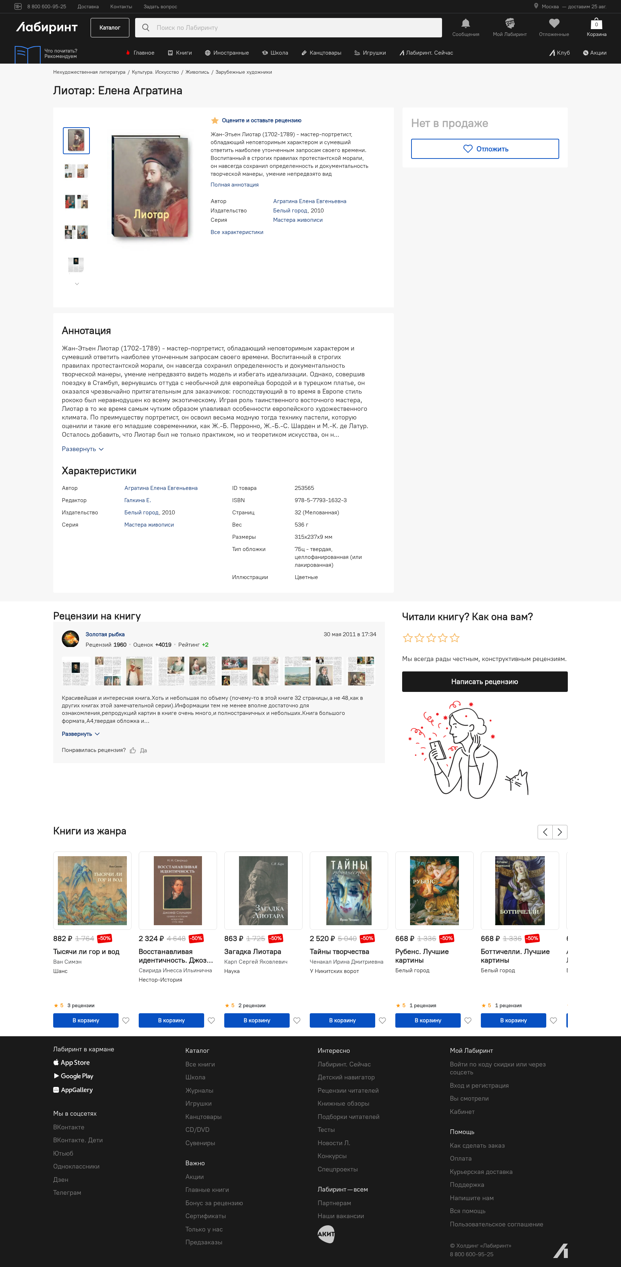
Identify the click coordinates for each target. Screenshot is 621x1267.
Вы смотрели (469, 1098)
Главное (144, 52)
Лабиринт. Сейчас (429, 52)
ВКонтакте (68, 1127)
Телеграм (67, 1193)
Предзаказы (203, 1242)
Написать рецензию (484, 681)
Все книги (200, 1064)
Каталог (110, 27)
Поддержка (467, 1185)
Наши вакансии (341, 1216)
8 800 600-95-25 (471, 1254)
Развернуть (77, 733)
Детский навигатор (346, 1077)
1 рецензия (423, 1006)
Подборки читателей (349, 1117)
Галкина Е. (137, 500)
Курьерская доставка (481, 1172)
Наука (232, 971)
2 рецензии (252, 1006)
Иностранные (231, 52)
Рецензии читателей (348, 1090)
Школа (279, 52)
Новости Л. (334, 1143)
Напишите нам (472, 1198)
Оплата (461, 1158)
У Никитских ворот (334, 971)
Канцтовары (325, 52)
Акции (598, 52)
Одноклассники (76, 1166)
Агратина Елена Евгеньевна (309, 201)
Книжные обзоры (343, 1103)
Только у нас (204, 1229)
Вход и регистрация (479, 1085)
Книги (184, 52)
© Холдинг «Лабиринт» (480, 1245)
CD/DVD (197, 1130)
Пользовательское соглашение (496, 1224)
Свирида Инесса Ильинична (175, 970)
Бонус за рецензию (214, 1203)
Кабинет (462, 1112)
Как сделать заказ (477, 1145)
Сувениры (200, 1143)
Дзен (60, 1180)
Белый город (290, 210)
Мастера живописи (298, 219)
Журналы (199, 1090)
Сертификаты (205, 1216)
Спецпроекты (338, 1169)
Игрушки (374, 52)
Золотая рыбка (105, 634)
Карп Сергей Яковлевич (256, 962)
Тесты (326, 1130)
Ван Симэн (67, 962)
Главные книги (207, 1190)
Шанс (60, 971)
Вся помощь (468, 1211)
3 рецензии (81, 1006)
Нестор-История (160, 979)
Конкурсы (332, 1156)
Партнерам (334, 1203)
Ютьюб (63, 1153)
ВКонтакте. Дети (78, 1140)
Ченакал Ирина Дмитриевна (346, 962)
